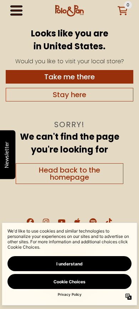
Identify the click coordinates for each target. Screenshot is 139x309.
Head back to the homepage (69, 173)
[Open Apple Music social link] (77, 222)
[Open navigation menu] (16, 11)
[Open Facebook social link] (30, 222)
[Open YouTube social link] (62, 222)
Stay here (69, 95)
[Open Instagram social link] (46, 222)
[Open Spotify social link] (93, 222)
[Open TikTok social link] (109, 222)
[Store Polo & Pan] (69, 10)
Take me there (69, 77)
